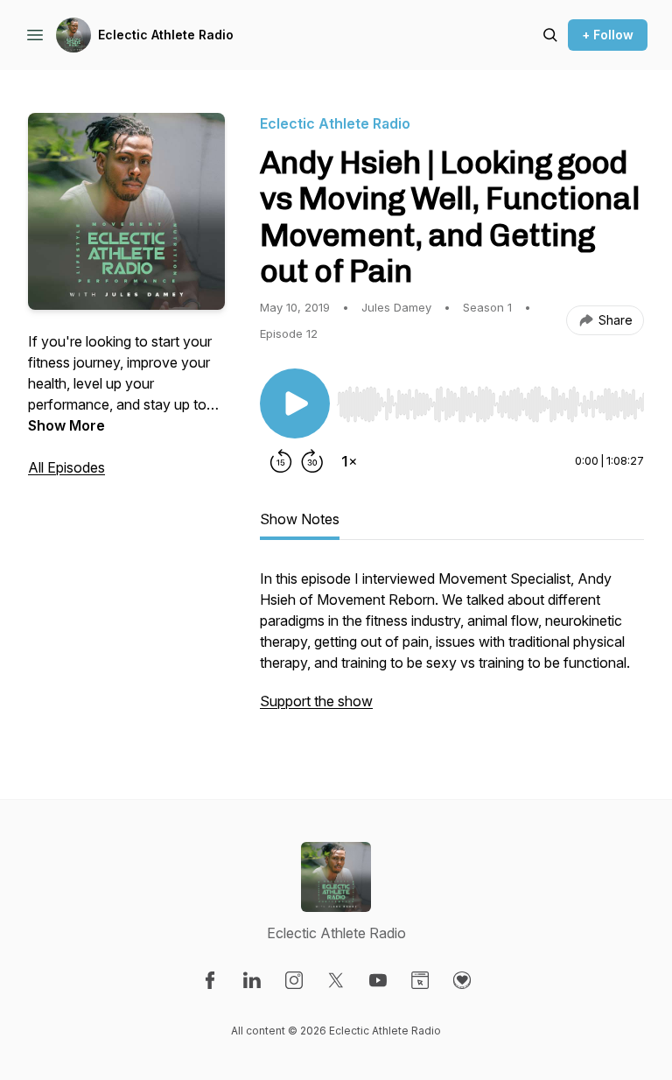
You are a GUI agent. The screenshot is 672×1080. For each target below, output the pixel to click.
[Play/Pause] (295, 403)
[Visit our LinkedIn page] (252, 980)
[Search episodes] (550, 35)
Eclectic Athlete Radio (166, 34)
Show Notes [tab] (300, 519)
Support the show (316, 701)
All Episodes (66, 467)
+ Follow (608, 34)
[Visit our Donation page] (462, 980)
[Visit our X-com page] (336, 980)
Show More (66, 425)
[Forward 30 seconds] (312, 461)
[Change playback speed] (349, 461)
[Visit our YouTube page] (378, 980)
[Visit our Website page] (420, 980)
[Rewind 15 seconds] (281, 461)
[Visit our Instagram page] (294, 980)
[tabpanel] (452, 648)
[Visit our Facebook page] (210, 980)
